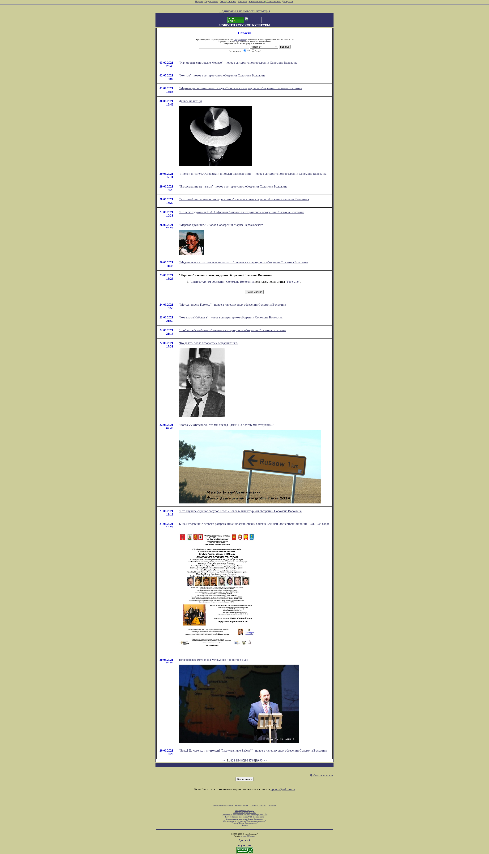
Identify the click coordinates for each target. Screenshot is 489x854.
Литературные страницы (244, 810)
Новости (242, 1)
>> (265, 760)
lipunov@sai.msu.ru (283, 789)
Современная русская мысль (244, 813)
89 (257, 760)
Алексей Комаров (248, 836)
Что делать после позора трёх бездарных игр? (208, 343)
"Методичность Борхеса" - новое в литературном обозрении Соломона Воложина (232, 304)
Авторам (238, 805)
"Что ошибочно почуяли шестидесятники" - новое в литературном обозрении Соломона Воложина (244, 199)
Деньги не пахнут (190, 101)
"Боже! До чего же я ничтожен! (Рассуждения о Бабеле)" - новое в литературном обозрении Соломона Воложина (253, 750)
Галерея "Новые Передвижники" (245, 823)
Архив (245, 805)
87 (250, 760)
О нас (223, 1)
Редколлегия (218, 805)
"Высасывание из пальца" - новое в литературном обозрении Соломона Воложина (233, 186)
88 (253, 760)
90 (260, 760)
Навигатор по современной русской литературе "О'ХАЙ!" (244, 815)
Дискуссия (287, 1)
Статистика (261, 805)
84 (239, 760)
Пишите (231, 1)
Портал (199, 1)
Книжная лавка (257, 1)
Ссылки (253, 805)
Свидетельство (240, 39)
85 (242, 760)
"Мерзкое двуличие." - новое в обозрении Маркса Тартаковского (221, 224)
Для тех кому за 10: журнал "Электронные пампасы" (244, 821)
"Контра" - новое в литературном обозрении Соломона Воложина (222, 75)
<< (224, 760)
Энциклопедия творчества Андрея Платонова (244, 819)
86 (246, 760)
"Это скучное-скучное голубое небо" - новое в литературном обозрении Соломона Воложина (240, 511)
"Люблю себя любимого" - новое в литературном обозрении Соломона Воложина (232, 330)
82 (231, 760)
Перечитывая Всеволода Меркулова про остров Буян (213, 659)
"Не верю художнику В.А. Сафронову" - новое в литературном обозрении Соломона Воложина (241, 212)
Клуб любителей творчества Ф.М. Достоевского (244, 817)
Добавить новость (321, 775)
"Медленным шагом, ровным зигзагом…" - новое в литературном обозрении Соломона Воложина (243, 262)
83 (235, 760)
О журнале (228, 805)
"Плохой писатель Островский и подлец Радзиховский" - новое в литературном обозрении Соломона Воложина (252, 173)
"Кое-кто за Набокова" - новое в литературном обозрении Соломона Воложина (231, 317)
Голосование (273, 1)
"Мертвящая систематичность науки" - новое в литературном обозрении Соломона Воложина (240, 88)
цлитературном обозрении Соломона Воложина (222, 281)
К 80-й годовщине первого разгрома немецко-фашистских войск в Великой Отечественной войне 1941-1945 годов (254, 523)
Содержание (211, 1)
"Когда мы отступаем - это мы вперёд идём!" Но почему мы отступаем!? (226, 424)
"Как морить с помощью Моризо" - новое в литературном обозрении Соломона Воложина (238, 62)
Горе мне (293, 281)
